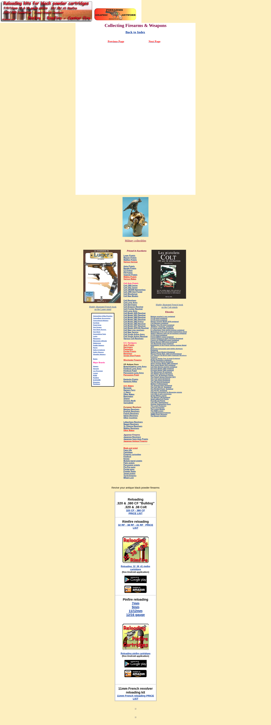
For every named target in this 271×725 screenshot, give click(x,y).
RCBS (95, 375)
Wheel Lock (129, 478)
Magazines (96, 338)
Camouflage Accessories (102, 318)
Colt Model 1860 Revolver (135, 317)
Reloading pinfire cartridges (135, 653)
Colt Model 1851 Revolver (135, 315)
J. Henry (127, 392)
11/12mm (135, 611)
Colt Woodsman (130, 294)
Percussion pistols (132, 465)
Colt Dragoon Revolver (133, 307)
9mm (135, 607)
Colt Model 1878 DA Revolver (136, 328)
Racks (95, 347)
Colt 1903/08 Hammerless (135, 290)
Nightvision (97, 343)
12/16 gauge (135, 615)
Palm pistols (129, 463)
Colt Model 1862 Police (134, 322)
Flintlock (127, 457)
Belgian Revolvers (131, 409)
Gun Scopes (97, 327)
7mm (135, 603)
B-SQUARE (97, 380)
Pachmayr (96, 384)
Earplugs (96, 323)
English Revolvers (131, 411)
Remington (128, 396)
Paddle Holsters (98, 345)
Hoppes (95, 366)
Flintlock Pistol (130, 371)
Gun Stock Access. (99, 329)
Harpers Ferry (129, 390)
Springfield (128, 403)
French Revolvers (131, 413)
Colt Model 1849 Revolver (135, 313)
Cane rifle (128, 450)
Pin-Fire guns (129, 467)
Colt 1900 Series (131, 285)
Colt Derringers (130, 305)
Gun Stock (96, 332)
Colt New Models (131, 296)
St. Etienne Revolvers (133, 426)
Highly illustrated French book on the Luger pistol (102, 308)
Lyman (95, 373)
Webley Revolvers (131, 428)
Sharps (127, 399)
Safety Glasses (98, 352)
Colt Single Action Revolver (136, 336)
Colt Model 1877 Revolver (135, 326)
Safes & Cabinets (99, 350)
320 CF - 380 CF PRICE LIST (135, 512)
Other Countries (130, 418)
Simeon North (130, 401)
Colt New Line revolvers (134, 330)
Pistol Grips (97, 325)
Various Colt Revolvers (133, 339)
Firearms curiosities (132, 454)
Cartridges (128, 452)
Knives (126, 459)
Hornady (96, 368)
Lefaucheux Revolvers (133, 422)
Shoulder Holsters (99, 354)
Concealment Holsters (100, 320)
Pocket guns (129, 469)
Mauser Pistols (130, 258)
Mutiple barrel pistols (133, 461)
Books (95, 359)
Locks (95, 336)
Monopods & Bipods (100, 341)
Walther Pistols (130, 260)
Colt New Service (131, 332)
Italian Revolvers (131, 416)
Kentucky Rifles (130, 381)
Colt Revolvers (130, 300)
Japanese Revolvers (132, 437)
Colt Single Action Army (134, 334)
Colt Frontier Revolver (133, 309)
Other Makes (129, 394)
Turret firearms (130, 476)
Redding (96, 377)
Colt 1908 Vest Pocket (133, 292)
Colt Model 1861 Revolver (135, 319)
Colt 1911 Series (130, 288)
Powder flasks (130, 471)
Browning (96, 382)
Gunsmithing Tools (99, 334)
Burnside (127, 388)
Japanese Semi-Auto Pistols (136, 439)
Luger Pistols (129, 256)
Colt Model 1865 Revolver (135, 324)
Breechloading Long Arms (135, 366)
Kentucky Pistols (131, 379)
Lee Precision (98, 371)
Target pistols (129, 473)
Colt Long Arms (130, 303)
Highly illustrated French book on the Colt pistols (169, 305)
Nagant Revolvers (131, 424)
